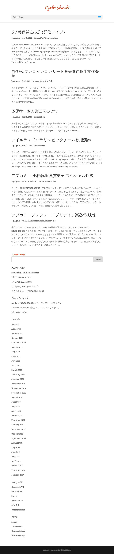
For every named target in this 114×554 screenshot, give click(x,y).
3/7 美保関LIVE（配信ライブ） (39, 33)
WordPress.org (18, 535)
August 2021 (16, 347)
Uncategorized (18, 509)
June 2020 (15, 401)
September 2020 (18, 392)
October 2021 (17, 338)
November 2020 (18, 388)
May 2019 (15, 456)
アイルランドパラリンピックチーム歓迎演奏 (51, 140)
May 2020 (15, 406)
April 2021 (15, 365)
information (52, 37)
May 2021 (15, 360)
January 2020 (17, 424)
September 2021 (18, 342)
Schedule (49, 81)
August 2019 (16, 442)
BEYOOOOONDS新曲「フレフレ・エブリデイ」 (42, 303)
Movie (14, 495)
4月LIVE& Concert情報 (21, 281)
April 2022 (16, 328)
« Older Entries (18, 254)
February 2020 (18, 420)
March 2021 (16, 369)
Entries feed (16, 526)
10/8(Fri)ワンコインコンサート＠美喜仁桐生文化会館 (55, 74)
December (23, 312)
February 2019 (18, 470)
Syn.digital (66, 549)
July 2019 (15, 447)
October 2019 (17, 433)
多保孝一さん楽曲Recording (34, 112)
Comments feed (18, 530)
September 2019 (18, 438)
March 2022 (16, 333)
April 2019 (15, 461)
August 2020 (16, 397)
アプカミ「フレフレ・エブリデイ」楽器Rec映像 (53, 216)
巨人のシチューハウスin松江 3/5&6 (27, 290)
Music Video (50, 181)
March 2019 (16, 465)
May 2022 (15, 324)
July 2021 (15, 351)
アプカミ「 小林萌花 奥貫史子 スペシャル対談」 (54, 176)
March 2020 (16, 415)
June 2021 (15, 356)
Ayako (17, 37)
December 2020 (18, 383)
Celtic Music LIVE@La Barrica (25, 272)
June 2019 (15, 452)
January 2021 (17, 379)
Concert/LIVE (40, 37)
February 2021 (18, 374)
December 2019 (18, 429)
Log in (14, 521)
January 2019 (17, 474)
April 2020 (16, 411)
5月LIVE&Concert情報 (21, 277)
